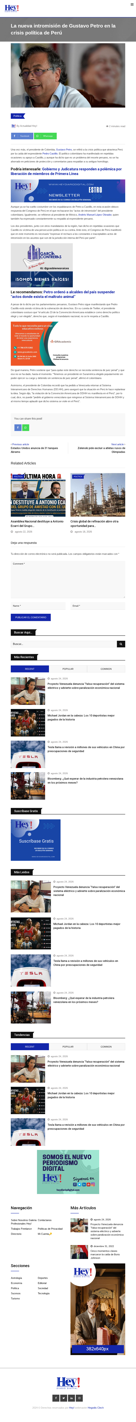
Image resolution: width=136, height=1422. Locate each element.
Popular (68, 669)
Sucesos (16, 1293)
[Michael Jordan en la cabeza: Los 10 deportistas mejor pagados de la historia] (28, 723)
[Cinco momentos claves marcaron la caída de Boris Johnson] (79, 1252)
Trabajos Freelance (21, 1228)
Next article (117, 444)
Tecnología (43, 1293)
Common (106, 669)
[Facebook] (18, 427)
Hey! (72, 1407)
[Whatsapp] (25, 427)
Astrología (16, 1278)
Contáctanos (45, 1220)
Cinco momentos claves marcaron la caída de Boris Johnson (105, 1254)
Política (17, 115)
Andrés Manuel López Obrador (94, 214)
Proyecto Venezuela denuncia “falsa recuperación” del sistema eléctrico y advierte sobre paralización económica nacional (89, 891)
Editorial (42, 1283)
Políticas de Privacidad (50, 1228)
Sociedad (43, 1288)
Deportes (43, 1278)
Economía (16, 1283)
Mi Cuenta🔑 (45, 1233)
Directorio (16, 1233)
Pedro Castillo (50, 153)
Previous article (20, 444)
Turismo (15, 1298)
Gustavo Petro (63, 149)
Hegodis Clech (96, 1407)
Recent (29, 669)
